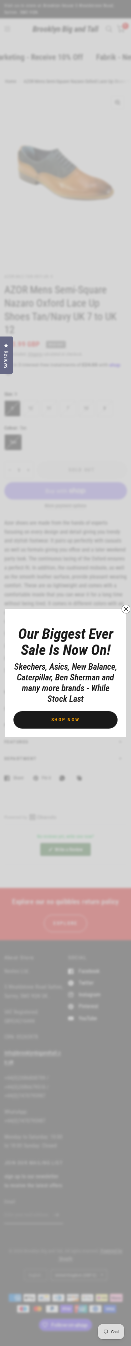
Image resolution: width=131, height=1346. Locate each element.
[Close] (126, 609)
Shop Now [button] (65, 719)
